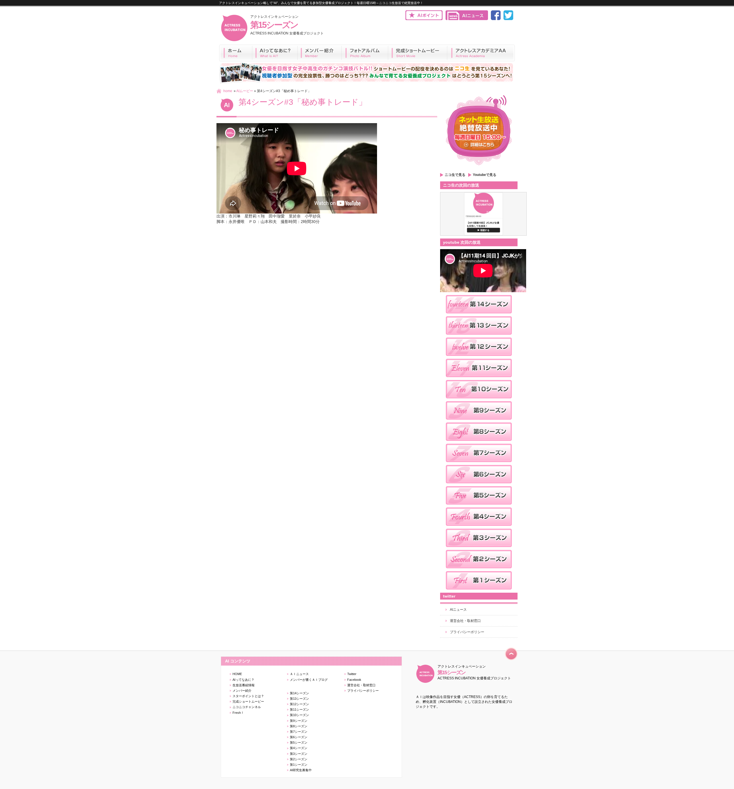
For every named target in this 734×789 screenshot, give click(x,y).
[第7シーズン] (479, 464)
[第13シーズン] (479, 336)
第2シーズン (298, 759)
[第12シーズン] (479, 358)
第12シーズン (299, 704)
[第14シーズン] (479, 315)
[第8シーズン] (479, 443)
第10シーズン (299, 715)
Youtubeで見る (484, 175)
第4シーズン (298, 748)
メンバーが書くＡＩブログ (309, 679)
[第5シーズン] (479, 506)
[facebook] (496, 19)
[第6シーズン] (479, 485)
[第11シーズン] (479, 379)
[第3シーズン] (479, 549)
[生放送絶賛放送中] (479, 167)
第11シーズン (299, 709)
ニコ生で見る (455, 175)
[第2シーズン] (479, 570)
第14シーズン (299, 693)
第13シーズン (299, 698)
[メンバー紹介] (320, 52)
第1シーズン (298, 764)
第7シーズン (298, 731)
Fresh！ (238, 712)
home (227, 91)
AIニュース (458, 610)
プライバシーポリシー (467, 632)
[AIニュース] (467, 19)
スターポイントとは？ (248, 696)
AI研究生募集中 (301, 770)
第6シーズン (298, 737)
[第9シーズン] (479, 421)
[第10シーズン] (479, 400)
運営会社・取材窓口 (465, 621)
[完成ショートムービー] (417, 52)
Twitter (351, 674)
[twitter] (508, 19)
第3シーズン (298, 753)
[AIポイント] (424, 19)
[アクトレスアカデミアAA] (481, 52)
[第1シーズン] (479, 591)
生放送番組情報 (244, 685)
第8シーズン (298, 726)
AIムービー (244, 91)
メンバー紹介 (242, 690)
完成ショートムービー (248, 701)
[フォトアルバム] (365, 52)
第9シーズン (298, 720)
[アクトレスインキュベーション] (234, 40)
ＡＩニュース (299, 674)
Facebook (354, 679)
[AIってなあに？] (275, 52)
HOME (237, 674)
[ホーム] (235, 52)
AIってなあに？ (243, 679)
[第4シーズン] (479, 528)
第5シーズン (298, 742)
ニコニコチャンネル (247, 707)
